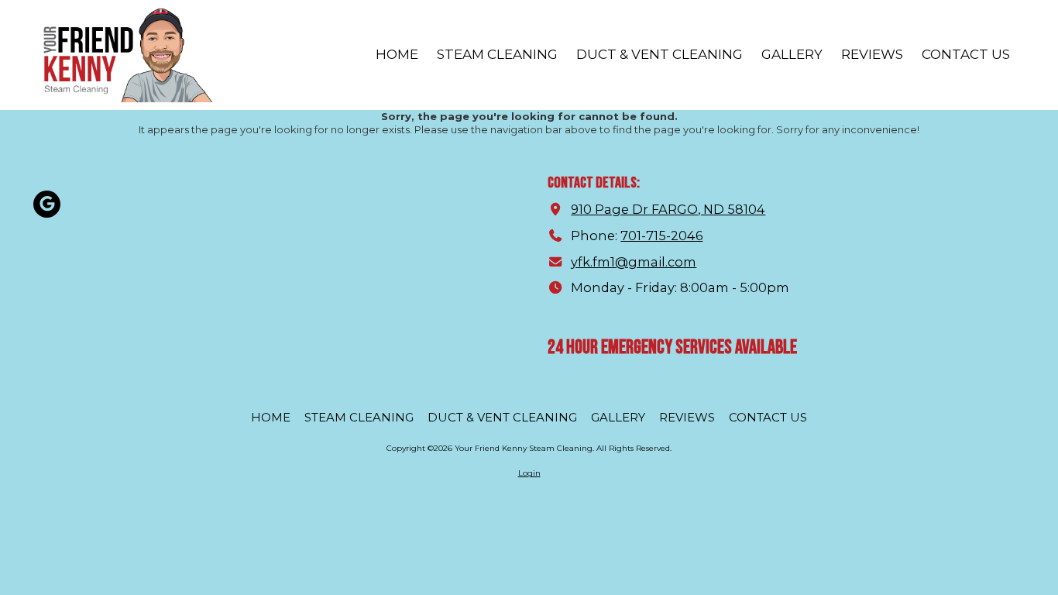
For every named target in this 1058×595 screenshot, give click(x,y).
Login (529, 473)
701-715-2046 (661, 235)
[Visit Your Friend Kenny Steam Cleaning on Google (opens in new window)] (46, 204)
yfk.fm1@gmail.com (633, 262)
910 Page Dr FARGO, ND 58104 (668, 209)
